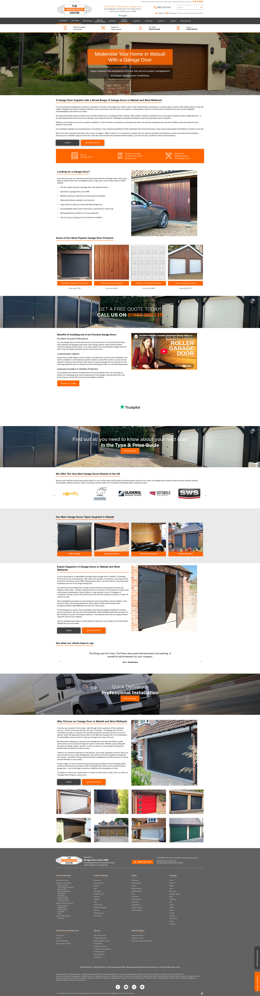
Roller (95, 888)
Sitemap (171, 905)
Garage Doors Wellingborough (111, 974)
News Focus (172, 891)
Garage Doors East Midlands (79, 978)
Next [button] (205, 494)
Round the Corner (185, 554)
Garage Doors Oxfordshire (117, 976)
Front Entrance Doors (63, 901)
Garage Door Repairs (138, 935)
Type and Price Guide (62, 880)
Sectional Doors (148, 554)
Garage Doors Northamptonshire (128, 974)
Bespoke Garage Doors (100, 907)
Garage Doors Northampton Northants (92, 974)
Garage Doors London (127, 978)
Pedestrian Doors (62, 889)
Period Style (60, 911)
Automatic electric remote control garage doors (68, 976)
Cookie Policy (173, 918)
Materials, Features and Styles (64, 903)
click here (114, 993)
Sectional (96, 886)
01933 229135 (87, 621)
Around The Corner (62, 897)
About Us (171, 883)
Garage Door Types (151, 978)
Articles (171, 907)
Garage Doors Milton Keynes (150, 976)
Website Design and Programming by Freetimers (141, 967)
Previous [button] (53, 494)
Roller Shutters (61, 893)
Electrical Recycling (99, 954)
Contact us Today (68, 383)
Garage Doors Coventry (194, 976)
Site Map (167, 967)
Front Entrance (60, 935)
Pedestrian (97, 899)
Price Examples (98, 943)
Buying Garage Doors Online (102, 941)
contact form (81, 775)
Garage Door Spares (137, 938)
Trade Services (98, 957)
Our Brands (60, 918)
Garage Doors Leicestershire (102, 976)
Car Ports (58, 938)
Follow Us (172, 916)
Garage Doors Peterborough (166, 976)
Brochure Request (137, 888)
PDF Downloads (136, 899)
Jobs (170, 902)
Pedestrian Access (62, 909)
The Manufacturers (99, 951)
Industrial (96, 910)
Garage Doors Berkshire (62, 980)
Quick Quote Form (137, 891)
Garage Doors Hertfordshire (96, 978)
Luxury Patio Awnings (62, 941)
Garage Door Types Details (63, 883)
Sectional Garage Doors (64, 891)
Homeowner (161, 13)
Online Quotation (191, 13)
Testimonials (135, 896)
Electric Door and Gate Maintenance (142, 941)
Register (171, 886)
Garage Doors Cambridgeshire (133, 976)
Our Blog (171, 913)
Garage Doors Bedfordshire (176, 974)
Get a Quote (135, 880)
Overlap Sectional (99, 883)
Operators (97, 896)
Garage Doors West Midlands (63, 978)
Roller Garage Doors (139, 978)
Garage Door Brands (163, 978)
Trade (257, 958)
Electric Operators (62, 885)
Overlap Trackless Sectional (65, 887)
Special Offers (136, 905)
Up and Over (97, 880)
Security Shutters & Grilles (63, 943)
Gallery (171, 910)
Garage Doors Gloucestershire (77, 980)
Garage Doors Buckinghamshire (112, 978)
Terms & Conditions (137, 910)
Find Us (171, 921)
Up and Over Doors (74, 554)
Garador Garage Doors (62, 974)
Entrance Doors (98, 905)
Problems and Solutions (100, 938)
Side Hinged (111, 554)
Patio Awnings (98, 916)
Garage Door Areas (174, 978)
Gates (95, 902)
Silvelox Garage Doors (87, 976)
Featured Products (62, 905)
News (171, 888)
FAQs (133, 894)
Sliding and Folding (62, 899)
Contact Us (181, 13)
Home (171, 880)
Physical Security (98, 913)
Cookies (160, 967)
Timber (59, 913)
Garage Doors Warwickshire (145, 974)
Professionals (172, 13)
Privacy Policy (175, 967)
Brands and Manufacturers (63, 916)
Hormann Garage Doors (75, 974)
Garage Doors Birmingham (160, 974)
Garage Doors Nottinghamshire (188, 978)
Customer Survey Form (100, 946)
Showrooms (135, 902)
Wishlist (200, 13)
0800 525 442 (164, 7)
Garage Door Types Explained (102, 949)
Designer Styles (61, 907)
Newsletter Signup (174, 894)
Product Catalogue (73, 217)
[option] (71, 493)
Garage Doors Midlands (181, 976)
